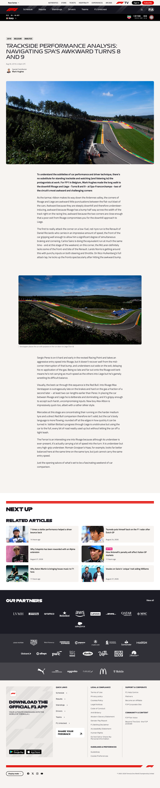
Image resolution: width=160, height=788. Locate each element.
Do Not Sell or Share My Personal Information (101, 738)
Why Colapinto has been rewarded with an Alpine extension (52, 551)
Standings (57, 9)
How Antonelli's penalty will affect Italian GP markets (126, 554)
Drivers (72, 9)
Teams (85, 9)
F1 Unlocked (100, 9)
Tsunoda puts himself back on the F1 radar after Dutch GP (128, 531)
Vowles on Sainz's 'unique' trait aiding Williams (127, 568)
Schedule (28, 9)
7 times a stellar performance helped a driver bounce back (51, 531)
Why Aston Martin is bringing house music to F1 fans (52, 570)
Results (42, 9)
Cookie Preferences (99, 756)
